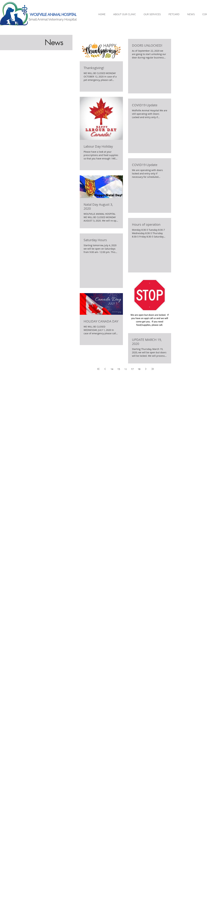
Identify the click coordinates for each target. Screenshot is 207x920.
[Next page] (146, 369)
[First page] (98, 369)
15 (118, 369)
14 (112, 369)
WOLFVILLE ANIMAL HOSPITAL (53, 14)
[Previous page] (105, 369)
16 (125, 369)
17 (132, 369)
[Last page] (153, 369)
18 (139, 369)
